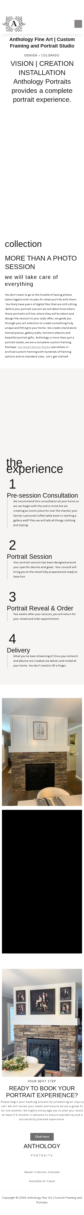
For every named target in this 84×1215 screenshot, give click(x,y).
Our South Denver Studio (34, 347)
